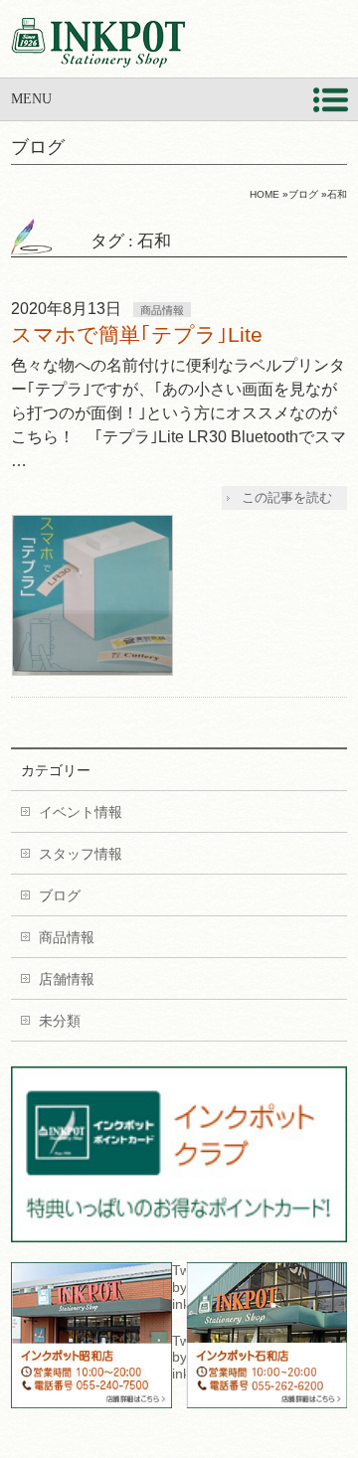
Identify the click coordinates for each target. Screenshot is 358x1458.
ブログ (60, 895)
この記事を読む (287, 497)
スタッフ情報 (80, 854)
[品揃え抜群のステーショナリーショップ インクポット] (98, 45)
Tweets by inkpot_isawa (179, 1357)
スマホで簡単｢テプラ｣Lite (137, 334)
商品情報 (162, 310)
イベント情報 (80, 812)
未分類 (60, 1021)
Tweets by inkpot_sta (179, 1287)
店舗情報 (66, 979)
